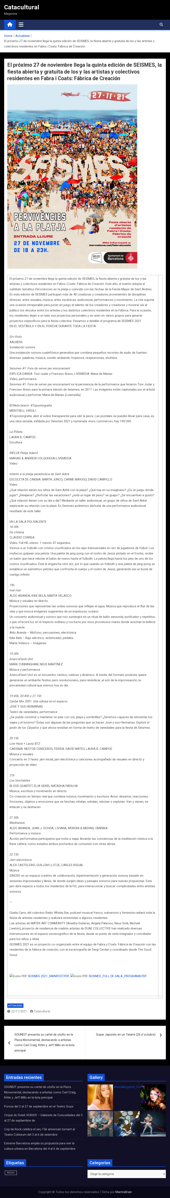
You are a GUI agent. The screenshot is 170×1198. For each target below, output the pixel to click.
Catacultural (21, 7)
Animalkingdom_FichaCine (132, 1087)
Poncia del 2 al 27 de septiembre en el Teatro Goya (38, 1106)
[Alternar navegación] (21, 24)
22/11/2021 (19, 1011)
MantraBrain (123, 1192)
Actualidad (15, 1005)
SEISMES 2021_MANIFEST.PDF (48, 976)
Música (11, 1172)
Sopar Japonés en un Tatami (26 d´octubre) (125, 1034)
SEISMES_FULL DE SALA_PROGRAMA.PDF (118, 976)
